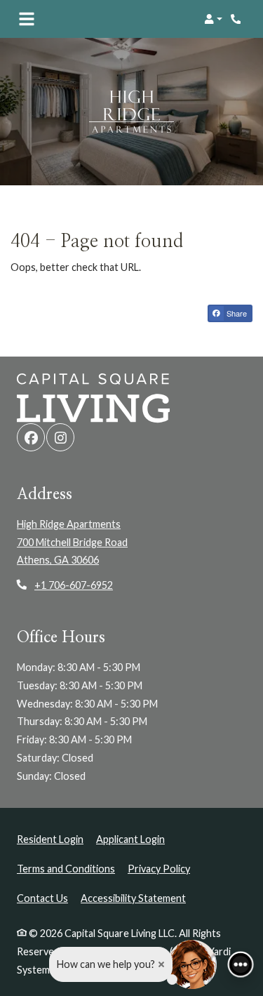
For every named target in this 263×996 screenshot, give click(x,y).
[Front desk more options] (240, 964)
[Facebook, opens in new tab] (31, 437)
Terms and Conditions (66, 868)
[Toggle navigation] (26, 19)
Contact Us (42, 898)
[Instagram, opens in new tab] (60, 437)
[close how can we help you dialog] (161, 964)
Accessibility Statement (133, 897)
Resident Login (50, 838)
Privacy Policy (159, 868)
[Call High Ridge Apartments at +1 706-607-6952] (237, 19)
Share (235, 313)
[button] (213, 19)
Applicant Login (130, 838)
